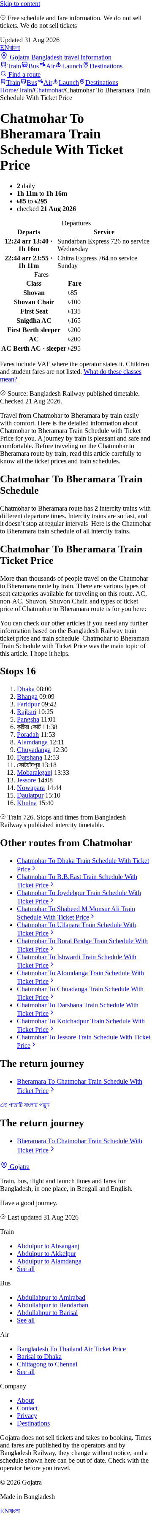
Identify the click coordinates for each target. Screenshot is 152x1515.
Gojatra (19, 1166)
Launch (72, 66)
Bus (33, 66)
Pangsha (28, 719)
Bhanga (27, 696)
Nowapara (31, 787)
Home (8, 90)
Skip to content (20, 3)
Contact (27, 1408)
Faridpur (28, 704)
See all (26, 1268)
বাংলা (14, 47)
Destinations (106, 66)
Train (14, 66)
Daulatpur (30, 795)
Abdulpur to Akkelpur (46, 1253)
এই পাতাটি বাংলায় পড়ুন (24, 1105)
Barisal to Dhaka (39, 1356)
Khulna (27, 802)
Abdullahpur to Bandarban (52, 1305)
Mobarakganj (34, 772)
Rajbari (26, 711)
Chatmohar (48, 90)
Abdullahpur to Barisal (47, 1312)
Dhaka (26, 689)
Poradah (28, 734)
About (25, 1400)
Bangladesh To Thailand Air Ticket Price (71, 1349)
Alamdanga (32, 742)
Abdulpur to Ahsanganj (48, 1246)
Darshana (29, 757)
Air (50, 66)
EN (4, 47)
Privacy (27, 1415)
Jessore (26, 780)
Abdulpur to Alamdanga (49, 1261)
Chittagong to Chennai (47, 1364)
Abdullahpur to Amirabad (51, 1297)
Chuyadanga (34, 749)
